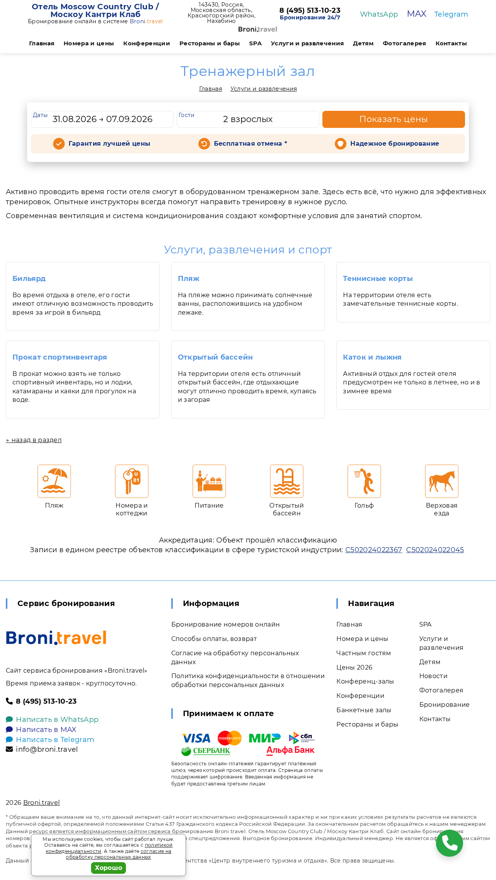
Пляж (188, 278)
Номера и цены (89, 43)
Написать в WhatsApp (57, 719)
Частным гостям (363, 653)
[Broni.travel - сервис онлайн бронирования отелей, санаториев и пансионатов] (56, 637)
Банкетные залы (363, 710)
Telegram (451, 14)
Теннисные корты (378, 278)
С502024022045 (435, 550)
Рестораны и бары (209, 43)
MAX (417, 14)
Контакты (451, 43)
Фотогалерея (404, 43)
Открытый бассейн (215, 357)
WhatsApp (379, 14)
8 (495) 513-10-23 (309, 11)
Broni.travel (41, 802)
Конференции (146, 43)
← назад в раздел (34, 440)
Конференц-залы (365, 681)
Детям (363, 43)
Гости (187, 115)
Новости (433, 676)
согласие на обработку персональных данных (118, 854)
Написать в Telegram (55, 739)
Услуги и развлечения (307, 43)
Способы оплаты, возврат (214, 638)
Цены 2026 (354, 667)
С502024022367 (373, 550)
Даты (40, 115)
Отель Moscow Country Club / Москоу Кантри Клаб (95, 10)
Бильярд (29, 278)
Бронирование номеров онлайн (225, 624)
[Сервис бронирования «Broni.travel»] (257, 29)
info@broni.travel (47, 749)
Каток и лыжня (372, 357)
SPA (255, 43)
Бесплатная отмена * (250, 143)
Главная (41, 43)
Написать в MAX (46, 729)
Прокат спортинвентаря (59, 357)
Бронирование (444, 704)
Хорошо (108, 867)
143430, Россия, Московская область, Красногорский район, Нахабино (221, 13)
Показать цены (393, 119)
